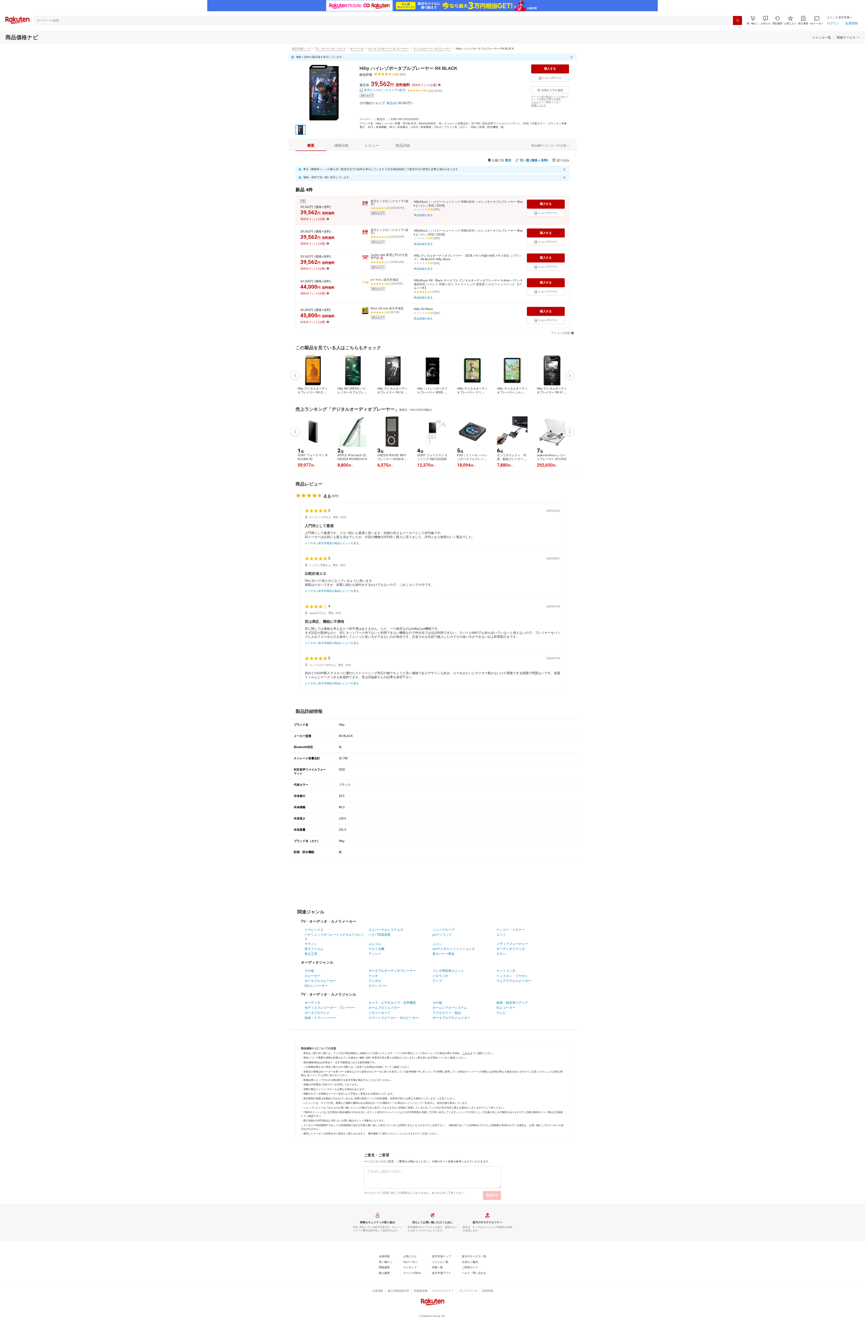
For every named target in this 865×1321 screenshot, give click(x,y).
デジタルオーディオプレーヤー (432, 48)
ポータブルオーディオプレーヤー (388, 48)
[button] (766, 20)
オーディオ (357, 48)
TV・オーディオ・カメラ (330, 48)
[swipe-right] (569, 375)
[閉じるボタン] (572, 57)
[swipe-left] (295, 375)
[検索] (737, 20)
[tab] (311, 145)
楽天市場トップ (301, 48)
